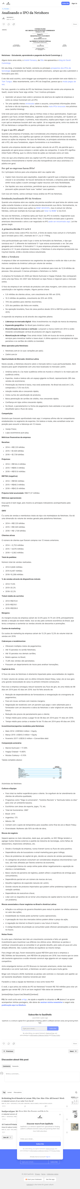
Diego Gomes (34, 1103)
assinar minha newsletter (51, 1002)
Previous (9, 1051)
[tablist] (11, 1066)
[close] (60, 1114)
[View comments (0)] (9, 24)
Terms (43, 1174)
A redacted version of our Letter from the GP (18, 1101)
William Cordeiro (24, 1103)
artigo (24, 999)
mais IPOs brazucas (57, 106)
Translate (6, 9)
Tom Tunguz (7, 82)
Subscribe (65, 3)
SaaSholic (10, 17)
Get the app (50, 1179)
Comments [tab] (6, 1066)
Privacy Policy (56, 1151)
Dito (42, 60)
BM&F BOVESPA (43, 208)
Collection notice (52, 1174)
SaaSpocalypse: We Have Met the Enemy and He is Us (25, 1111)
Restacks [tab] (15, 1066)
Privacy (37, 1174)
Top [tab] (4, 1092)
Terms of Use (50, 1149)
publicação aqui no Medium (14, 1005)
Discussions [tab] (18, 1092)
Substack (30, 1185)
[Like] (4, 24)
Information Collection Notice (39, 1151)
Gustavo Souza (47, 1103)
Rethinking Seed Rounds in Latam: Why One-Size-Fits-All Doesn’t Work (33, 1098)
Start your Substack (34, 1179)
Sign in (74, 3)
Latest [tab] (9, 1092)
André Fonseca (30, 60)
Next (72, 1051)
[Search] (76, 1092)
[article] (40, 1102)
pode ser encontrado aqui (59, 221)
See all (5, 1137)
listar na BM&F (50, 211)
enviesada (30, 104)
